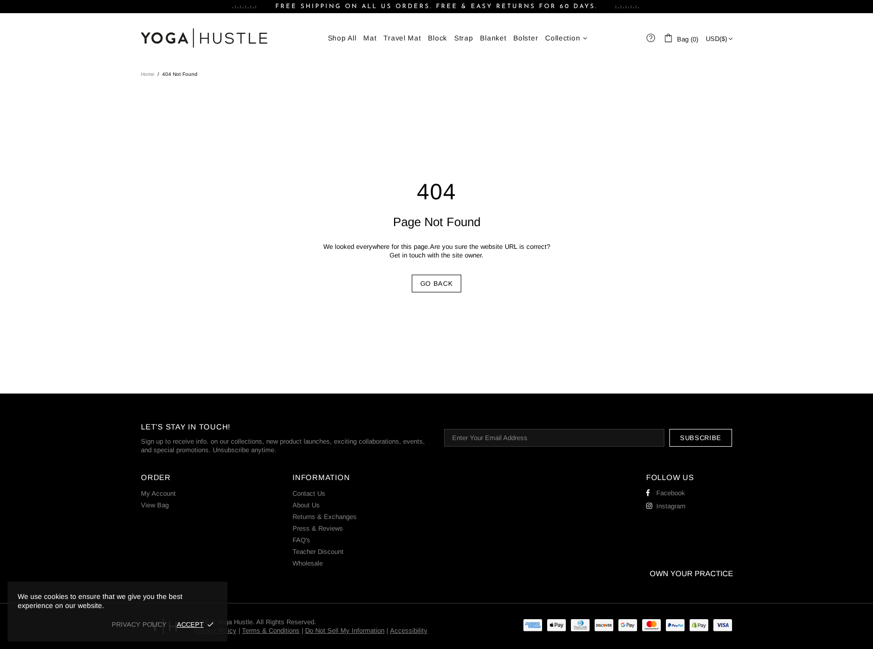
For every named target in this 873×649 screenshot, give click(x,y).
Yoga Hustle (204, 38)
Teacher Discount (318, 551)
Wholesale (308, 563)
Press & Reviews (318, 528)
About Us (306, 505)
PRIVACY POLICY (139, 624)
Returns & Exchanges (325, 517)
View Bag (155, 505)
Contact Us (309, 493)
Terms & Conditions (271, 630)
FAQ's (301, 540)
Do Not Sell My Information (344, 630)
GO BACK (436, 283)
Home (148, 74)
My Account (158, 493)
